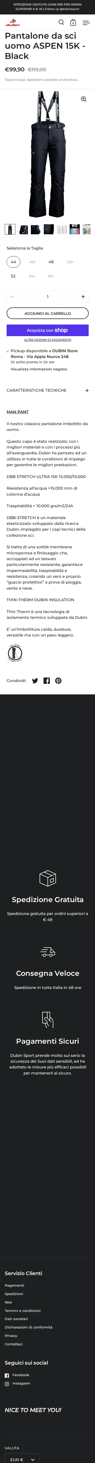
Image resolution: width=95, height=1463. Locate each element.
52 (13, 276)
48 (51, 262)
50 (70, 262)
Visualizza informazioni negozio (39, 369)
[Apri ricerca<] (61, 22)
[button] (83, 296)
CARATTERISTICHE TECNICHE (36, 390)
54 (31, 276)
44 (13, 262)
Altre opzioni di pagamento (47, 340)
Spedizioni (35, 80)
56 (50, 276)
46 (32, 262)
